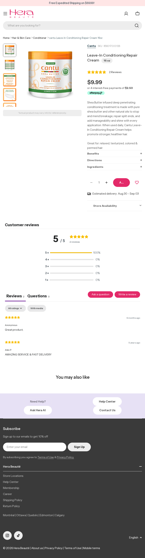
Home (6, 37)
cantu (91, 46)
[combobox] (72, 25)
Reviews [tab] (15, 296)
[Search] (136, 25)
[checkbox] (36, 308)
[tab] (38, 296)
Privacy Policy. (65, 457)
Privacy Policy (53, 548)
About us (37, 548)
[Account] (126, 13)
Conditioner (39, 37)
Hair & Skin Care (21, 37)
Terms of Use (46, 457)
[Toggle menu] (5, 13)
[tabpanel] (72, 332)
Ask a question (100, 294)
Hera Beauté (21, 548)
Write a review (127, 294)
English (133, 537)
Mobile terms (91, 548)
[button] (114, 153)
